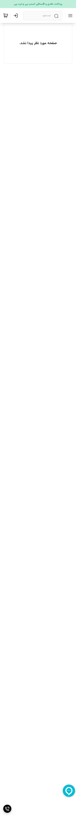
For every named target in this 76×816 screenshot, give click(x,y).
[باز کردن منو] (69, 15)
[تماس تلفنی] (7, 809)
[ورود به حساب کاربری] (16, 15)
